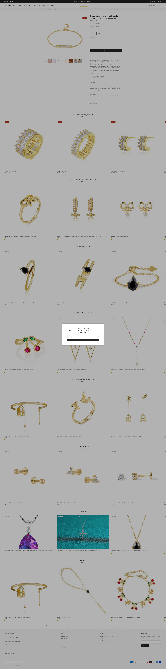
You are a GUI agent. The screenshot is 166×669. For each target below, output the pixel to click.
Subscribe (83, 339)
